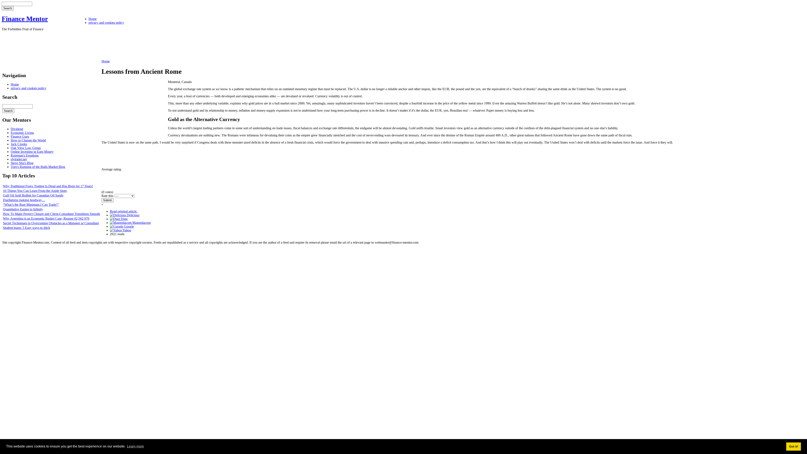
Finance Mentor (25, 18)
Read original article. (123, 211)
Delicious (132, 215)
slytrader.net (19, 159)
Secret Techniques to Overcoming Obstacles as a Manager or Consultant (51, 223)
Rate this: (108, 196)
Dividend (17, 129)
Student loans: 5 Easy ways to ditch (26, 228)
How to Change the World (28, 140)
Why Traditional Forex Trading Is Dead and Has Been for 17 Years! (48, 186)
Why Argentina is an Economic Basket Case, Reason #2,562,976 (46, 218)
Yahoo (126, 230)
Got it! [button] (793, 446)
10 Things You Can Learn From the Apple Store (35, 191)
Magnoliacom (141, 222)
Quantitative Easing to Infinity (23, 209)
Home (92, 19)
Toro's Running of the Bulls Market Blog (38, 167)
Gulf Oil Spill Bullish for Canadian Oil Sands (33, 195)
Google (128, 226)
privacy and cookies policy (106, 22)
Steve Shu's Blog (22, 163)
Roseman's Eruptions (25, 155)
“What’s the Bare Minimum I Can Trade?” (31, 204)
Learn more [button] (135, 446)
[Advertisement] (78, 44)
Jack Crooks (19, 144)
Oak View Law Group (26, 148)
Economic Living (22, 133)
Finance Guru (20, 136)
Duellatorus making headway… (24, 200)
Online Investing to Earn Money (32, 151)
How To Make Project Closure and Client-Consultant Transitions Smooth (51, 214)
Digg (124, 219)
